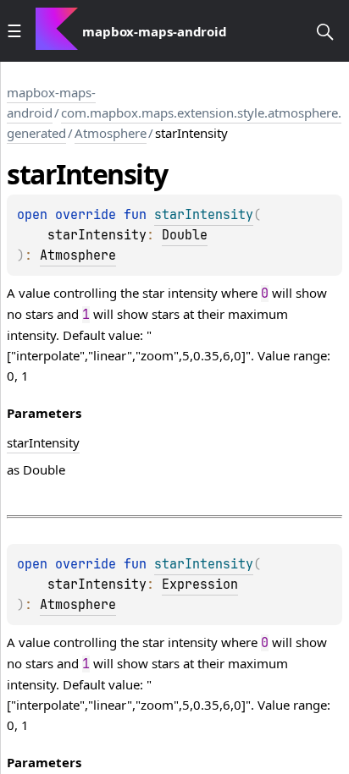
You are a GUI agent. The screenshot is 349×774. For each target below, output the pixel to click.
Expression (200, 584)
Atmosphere (111, 132)
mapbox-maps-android (51, 102)
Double (185, 235)
